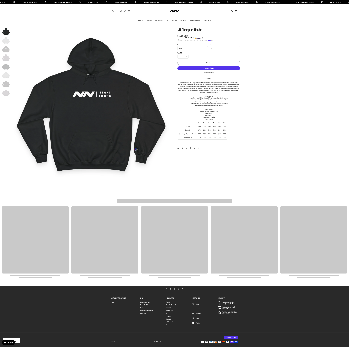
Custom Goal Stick (144, 305)
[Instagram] (121, 11)
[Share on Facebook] (182, 148)
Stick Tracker (225, 314)
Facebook (198, 309)
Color (178, 45)
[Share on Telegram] (194, 148)
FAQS (167, 313)
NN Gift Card (143, 313)
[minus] (179, 56)
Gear (141, 308)
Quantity (179, 53)
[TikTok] (125, 11)
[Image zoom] (91, 108)
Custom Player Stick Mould (146, 310)
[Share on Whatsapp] (190, 148)
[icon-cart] (236, 11)
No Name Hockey (163, 342)
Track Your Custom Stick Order (173, 305)
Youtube (198, 323)
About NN (168, 302)
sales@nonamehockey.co (229, 304)
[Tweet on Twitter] (186, 148)
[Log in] (232, 11)
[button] (208, 38)
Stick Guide (168, 308)
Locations (168, 316)
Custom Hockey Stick (145, 302)
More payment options (209, 72)
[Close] (18, 341)
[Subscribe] (133, 302)
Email (113, 302)
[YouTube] (129, 11)
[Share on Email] (198, 148)
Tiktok (197, 318)
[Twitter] (113, 11)
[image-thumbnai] (6, 32)
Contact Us (168, 319)
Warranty (168, 325)
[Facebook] (117, 11)
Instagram (198, 313)
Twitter (197, 304)
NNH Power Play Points (171, 322)
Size (210, 45)
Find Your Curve (169, 310)
